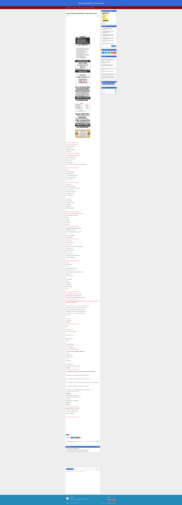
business (104, 83)
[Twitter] (73, 437)
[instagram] (112, 53)
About (83, 7)
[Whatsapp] (75, 437)
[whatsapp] (109, 53)
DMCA (114, 503)
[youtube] (115, 53)
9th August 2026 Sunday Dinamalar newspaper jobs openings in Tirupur (77, 451)
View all (97, 446)
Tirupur (69, 11)
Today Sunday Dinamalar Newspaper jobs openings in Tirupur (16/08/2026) (78, 449)
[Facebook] (71, 437)
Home (71, 7)
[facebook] (103, 53)
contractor (108, 83)
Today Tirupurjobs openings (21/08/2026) (73, 448)
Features (79, 7)
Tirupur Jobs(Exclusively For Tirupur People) (91, 3)
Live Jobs (67, 7)
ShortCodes (87, 7)
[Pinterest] (77, 437)
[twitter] (106, 53)
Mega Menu (74, 7)
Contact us (106, 503)
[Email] (79, 437)
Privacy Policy (92, 7)
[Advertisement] (83, 24)
